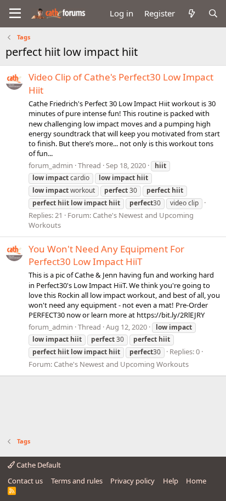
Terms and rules (77, 481)
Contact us (25, 481)
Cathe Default (38, 465)
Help (170, 481)
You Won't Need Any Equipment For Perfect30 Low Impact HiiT (106, 255)
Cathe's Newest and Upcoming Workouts (121, 364)
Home (196, 481)
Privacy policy (132, 481)
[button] (15, 13)
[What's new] (191, 13)
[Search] (213, 13)
